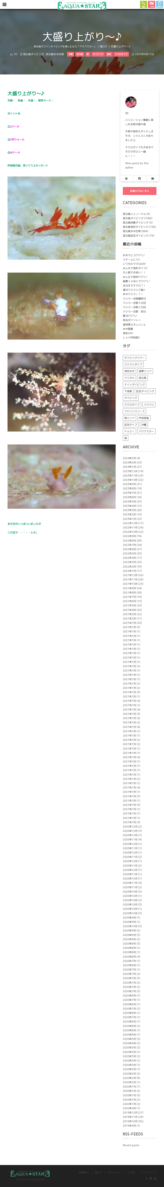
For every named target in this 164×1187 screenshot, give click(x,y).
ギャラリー (114, 1172)
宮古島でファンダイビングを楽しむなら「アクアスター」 (65, 46)
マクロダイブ (132, 404)
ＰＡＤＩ (129, 431)
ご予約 (131, 1172)
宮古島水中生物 (55, 54)
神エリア (129, 418)
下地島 (128, 391)
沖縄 (143, 424)
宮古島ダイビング (33, 54)
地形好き (129, 371)
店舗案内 (83, 1172)
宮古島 (142, 378)
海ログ (103, 46)
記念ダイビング (145, 391)
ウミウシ (149, 404)
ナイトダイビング (134, 384)
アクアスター (146, 431)
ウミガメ (129, 378)
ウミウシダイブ (133, 364)
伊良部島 (144, 418)
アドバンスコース (134, 411)
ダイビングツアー (134, 357)
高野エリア (145, 371)
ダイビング (130, 398)
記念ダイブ (130, 424)
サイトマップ (148, 1172)
